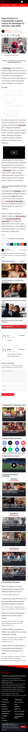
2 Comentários (8, 32)
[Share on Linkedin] (13, 35)
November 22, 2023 (11, 115)
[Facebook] (20, 250)
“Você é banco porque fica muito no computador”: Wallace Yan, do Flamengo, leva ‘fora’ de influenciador (13, 505)
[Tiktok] (4, 450)
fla (8, 238)
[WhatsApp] (10, 450)
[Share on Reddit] (16, 35)
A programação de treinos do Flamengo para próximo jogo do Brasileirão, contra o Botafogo (12, 540)
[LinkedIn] (26, 250)
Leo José (7, 30)
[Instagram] (24, 250)
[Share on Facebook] (5, 35)
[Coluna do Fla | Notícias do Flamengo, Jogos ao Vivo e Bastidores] (6, 1)
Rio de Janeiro (21, 216)
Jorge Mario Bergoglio (15, 201)
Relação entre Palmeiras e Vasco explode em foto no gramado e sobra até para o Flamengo (13, 632)
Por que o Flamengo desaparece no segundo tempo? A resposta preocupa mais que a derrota (12, 589)
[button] (23, 727)
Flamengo (6, 68)
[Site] (18, 250)
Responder (22, 335)
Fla (13, 196)
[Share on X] (7, 35)
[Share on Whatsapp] (10, 35)
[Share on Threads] (18, 35)
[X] (22, 250)
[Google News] (17, 450)
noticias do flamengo (19, 238)
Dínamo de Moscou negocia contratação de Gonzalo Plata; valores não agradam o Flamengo (13, 491)
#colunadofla (8, 103)
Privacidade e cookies (7, 724)
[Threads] (23, 450)
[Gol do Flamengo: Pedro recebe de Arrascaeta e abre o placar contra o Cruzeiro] (14, 465)
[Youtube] (23, 444)
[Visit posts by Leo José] (3, 31)
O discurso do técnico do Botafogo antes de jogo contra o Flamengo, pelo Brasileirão (14, 525)
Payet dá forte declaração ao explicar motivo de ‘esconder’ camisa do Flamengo (12, 615)
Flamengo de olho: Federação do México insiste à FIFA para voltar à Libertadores (12, 560)
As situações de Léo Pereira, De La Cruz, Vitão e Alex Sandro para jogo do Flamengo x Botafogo (14, 415)
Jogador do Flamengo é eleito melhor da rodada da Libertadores (13, 431)
